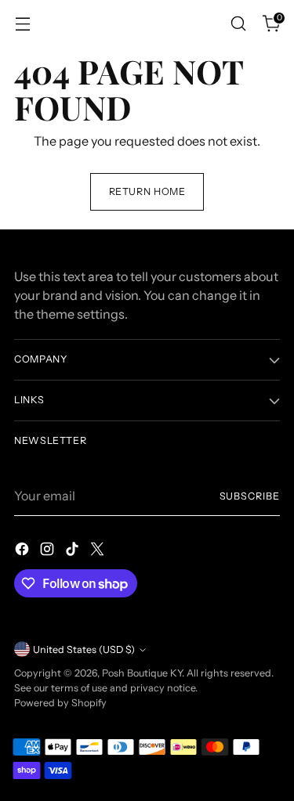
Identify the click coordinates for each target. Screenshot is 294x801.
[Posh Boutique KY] (147, 23)
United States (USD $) (84, 649)
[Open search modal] (238, 24)
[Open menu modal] (22, 24)
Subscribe (250, 496)
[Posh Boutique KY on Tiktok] (73, 551)
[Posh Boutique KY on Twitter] (98, 551)
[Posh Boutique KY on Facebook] (23, 551)
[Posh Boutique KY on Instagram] (48, 551)
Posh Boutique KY (142, 673)
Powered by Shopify (60, 703)
